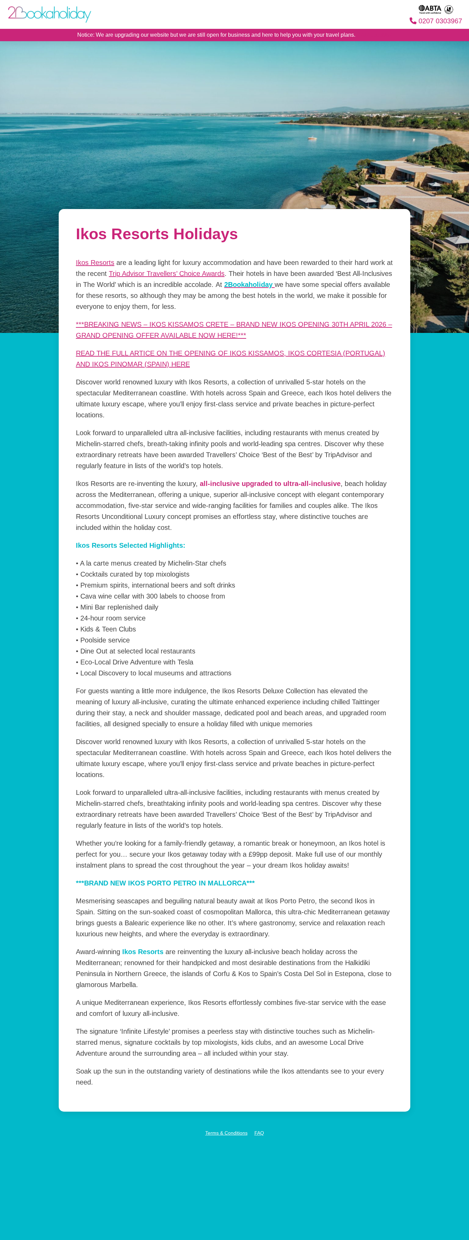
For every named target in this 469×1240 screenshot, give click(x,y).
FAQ (259, 1133)
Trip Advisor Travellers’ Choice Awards (167, 273)
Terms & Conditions (226, 1133)
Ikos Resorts (95, 262)
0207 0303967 (439, 21)
